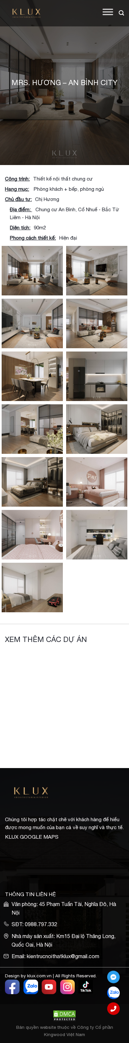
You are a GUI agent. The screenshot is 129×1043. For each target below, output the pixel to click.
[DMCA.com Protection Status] (64, 1015)
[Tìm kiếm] (121, 13)
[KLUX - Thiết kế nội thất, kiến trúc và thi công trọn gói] (30, 13)
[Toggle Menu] (108, 13)
